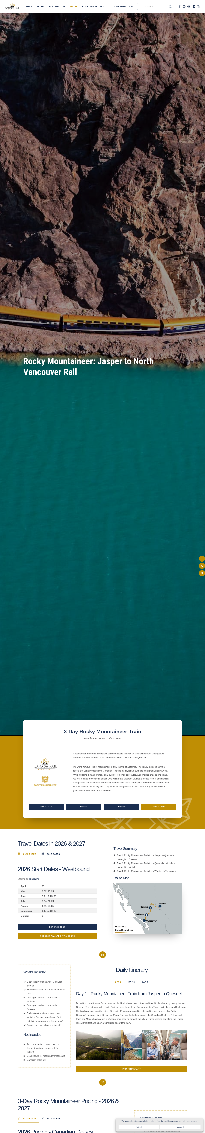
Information (57, 6)
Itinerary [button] (46, 807)
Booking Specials (93, 6)
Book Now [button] (159, 807)
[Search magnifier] (170, 7)
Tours (74, 6)
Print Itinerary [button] (131, 1069)
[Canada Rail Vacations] (12, 6)
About (41, 6)
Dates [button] (83, 807)
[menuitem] (28, 6)
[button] (156, 7)
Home (29, 6)
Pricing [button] (121, 807)
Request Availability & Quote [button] (57, 936)
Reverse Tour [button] (57, 927)
